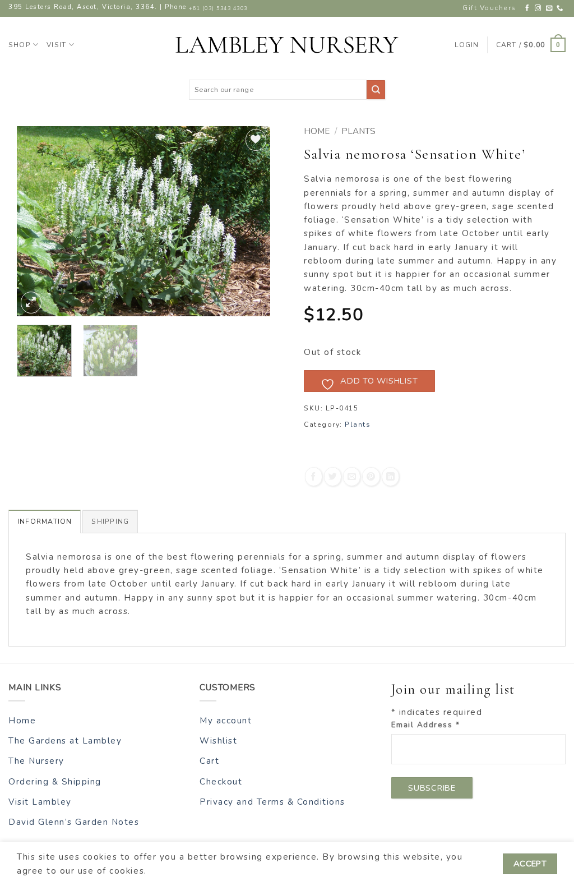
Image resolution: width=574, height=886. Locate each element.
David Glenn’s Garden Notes (74, 822)
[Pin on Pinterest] (370, 476)
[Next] (251, 221)
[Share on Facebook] (313, 476)
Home (317, 131)
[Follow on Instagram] (538, 8)
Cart (209, 761)
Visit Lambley (40, 801)
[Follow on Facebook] (527, 8)
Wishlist (218, 740)
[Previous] (36, 221)
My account (226, 720)
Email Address (425, 724)
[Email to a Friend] (351, 476)
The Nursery (36, 761)
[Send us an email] (549, 8)
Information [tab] (44, 521)
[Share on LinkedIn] (390, 476)
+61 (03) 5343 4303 (218, 8)
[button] (531, 45)
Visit (56, 44)
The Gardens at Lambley (65, 740)
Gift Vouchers (489, 7)
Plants (358, 131)
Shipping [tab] (110, 521)
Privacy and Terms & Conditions (272, 801)
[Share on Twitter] (332, 476)
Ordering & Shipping (54, 781)
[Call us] (560, 8)
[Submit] (376, 89)
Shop (19, 44)
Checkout (221, 781)
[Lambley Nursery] (287, 45)
